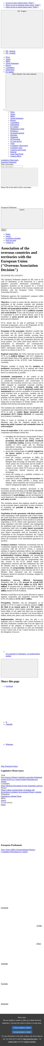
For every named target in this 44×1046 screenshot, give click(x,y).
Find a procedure (7, 164)
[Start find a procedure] (19, 177)
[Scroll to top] (19, 668)
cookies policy (13, 1042)
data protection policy (30, 1039)
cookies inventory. (30, 1042)
